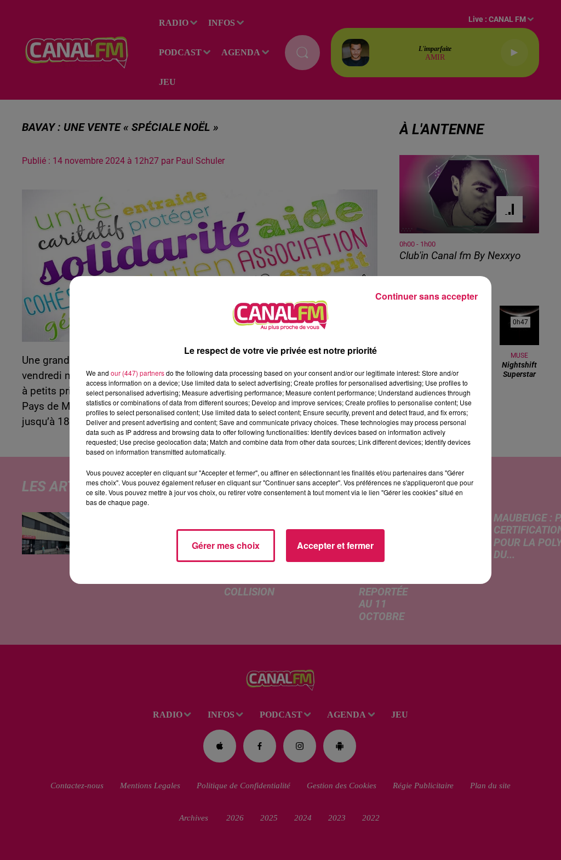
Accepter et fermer (335, 545)
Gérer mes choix (226, 545)
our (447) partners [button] (137, 372)
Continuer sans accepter (426, 296)
